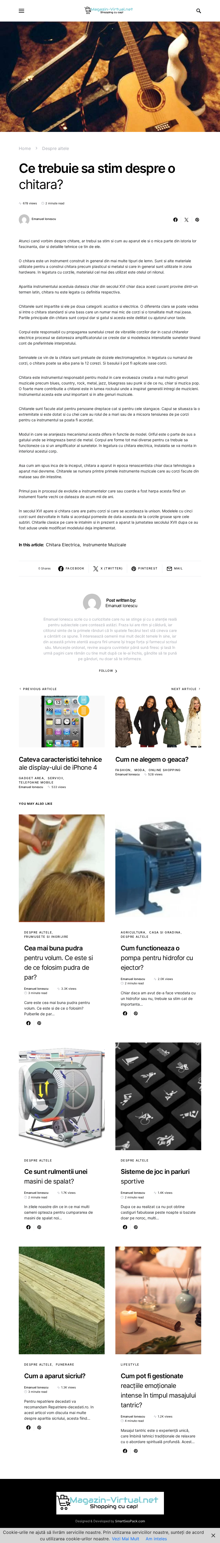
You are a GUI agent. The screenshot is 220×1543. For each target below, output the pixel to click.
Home (25, 148)
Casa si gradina (165, 932)
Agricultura (133, 932)
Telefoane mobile (36, 782)
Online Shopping (165, 770)
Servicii (55, 778)
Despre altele (55, 148)
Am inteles (156, 1538)
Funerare (65, 1364)
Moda (139, 770)
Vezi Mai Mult (125, 1538)
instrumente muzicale (104, 544)
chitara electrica (63, 544)
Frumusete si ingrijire (46, 937)
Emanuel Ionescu (44, 219)
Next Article (184, 689)
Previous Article (40, 689)
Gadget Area (31, 778)
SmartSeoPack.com (130, 1521)
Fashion (123, 770)
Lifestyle (130, 1364)
